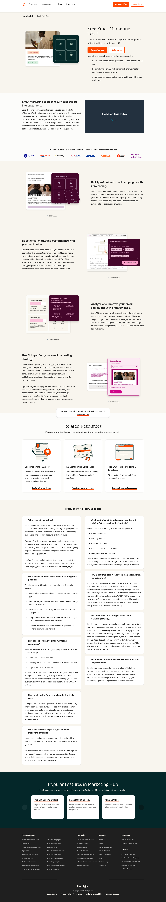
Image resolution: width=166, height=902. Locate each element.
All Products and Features (30, 840)
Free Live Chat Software (55, 858)
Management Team (105, 847)
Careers (101, 843)
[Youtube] (76, 879)
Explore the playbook (41, 488)
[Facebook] (63, 879)
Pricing (59, 4)
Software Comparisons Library (87, 862)
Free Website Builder (54, 843)
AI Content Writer (27, 858)
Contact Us (102, 865)
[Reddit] (96, 879)
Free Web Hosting (53, 869)
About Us (102, 840)
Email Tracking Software (30, 854)
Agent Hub (25, 851)
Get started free (121, 4)
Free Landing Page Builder (56, 865)
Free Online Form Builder (46, 800)
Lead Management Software (31, 869)
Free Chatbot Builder (54, 854)
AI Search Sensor (82, 847)
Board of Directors (105, 851)
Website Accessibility (94, 894)
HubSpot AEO (26, 843)
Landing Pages (52, 847)
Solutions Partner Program (130, 858)
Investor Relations (105, 854)
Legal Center (52, 894)
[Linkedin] (89, 879)
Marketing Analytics (53, 862)
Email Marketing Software (30, 865)
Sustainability (103, 862)
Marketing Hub (27, 16)
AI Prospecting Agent (54, 840)
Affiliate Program (127, 869)
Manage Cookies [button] (112, 894)
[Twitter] (83, 879)
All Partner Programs (128, 854)
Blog (100, 858)
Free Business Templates (85, 858)
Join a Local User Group (129, 843)
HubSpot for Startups (128, 865)
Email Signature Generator (85, 854)
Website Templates (83, 865)
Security (79, 894)
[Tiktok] (102, 879)
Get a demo (137, 4)
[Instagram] (69, 879)
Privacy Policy (66, 894)
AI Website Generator (29, 862)
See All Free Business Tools (85, 840)
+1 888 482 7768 (83, 414)
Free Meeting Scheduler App (31, 847)
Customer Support (127, 840)
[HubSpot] (23, 4)
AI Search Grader (82, 843)
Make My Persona (82, 851)
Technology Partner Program (131, 861)
